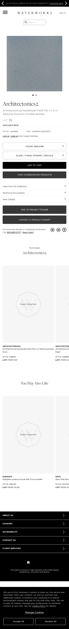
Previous (4, 59)
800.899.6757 (14, 232)
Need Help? (28, 232)
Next (65, 3)
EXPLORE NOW (56, 3)
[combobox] (34, 22)
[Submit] (26, 22)
